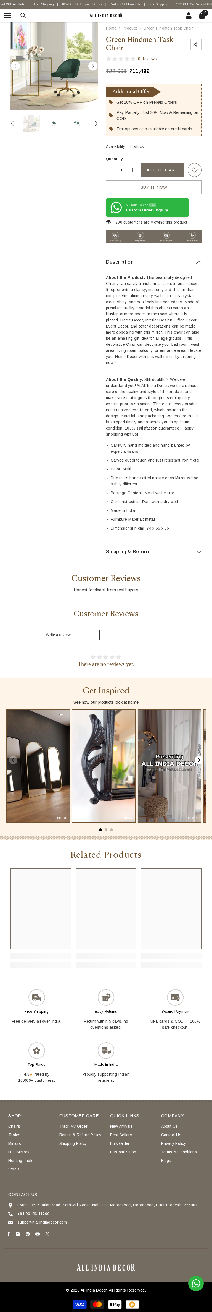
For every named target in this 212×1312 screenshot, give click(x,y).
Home (111, 28)
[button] (15, 66)
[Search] (23, 15)
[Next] (199, 760)
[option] (54, 66)
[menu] (7, 15)
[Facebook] (8, 1234)
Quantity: (115, 159)
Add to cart (162, 169)
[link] (195, 170)
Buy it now (154, 187)
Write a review (58, 634)
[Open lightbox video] (38, 766)
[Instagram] (18, 1234)
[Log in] (189, 15)
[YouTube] (37, 1234)
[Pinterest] (28, 1234)
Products (130, 28)
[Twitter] (47, 1234)
